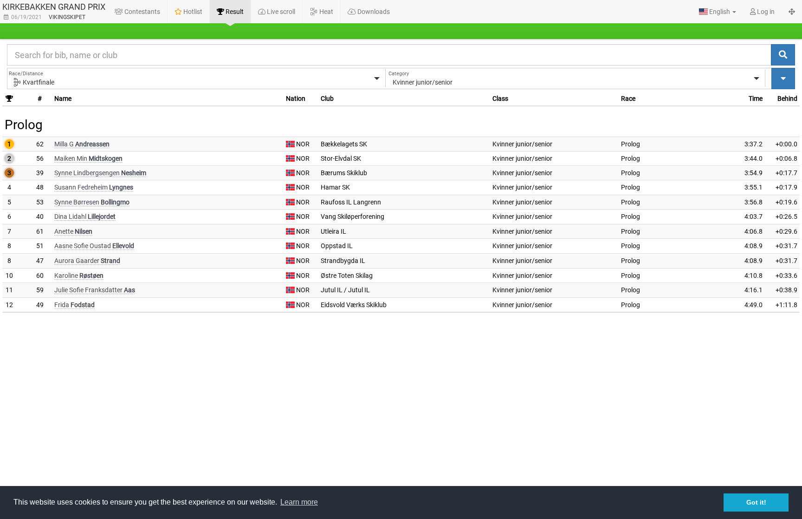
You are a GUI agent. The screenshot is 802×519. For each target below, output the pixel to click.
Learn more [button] (299, 502)
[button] (717, 11)
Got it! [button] (756, 502)
